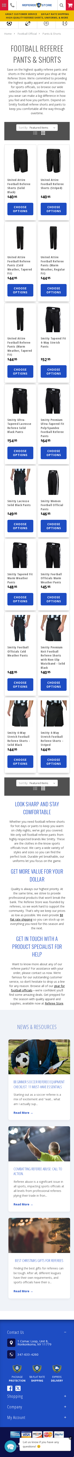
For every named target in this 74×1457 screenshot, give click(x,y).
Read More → (23, 1113)
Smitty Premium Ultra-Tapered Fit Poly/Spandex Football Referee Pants (52, 428)
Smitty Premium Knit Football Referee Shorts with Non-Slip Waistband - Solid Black (53, 657)
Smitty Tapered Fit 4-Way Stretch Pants (53, 342)
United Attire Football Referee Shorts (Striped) (52, 184)
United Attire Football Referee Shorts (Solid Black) (18, 186)
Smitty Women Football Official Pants (52, 505)
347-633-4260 (27, 1354)
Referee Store (54, 1003)
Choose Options (20, 209)
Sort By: (23, 127)
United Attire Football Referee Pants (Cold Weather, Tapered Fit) (19, 265)
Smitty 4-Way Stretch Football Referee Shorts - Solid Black (18, 738)
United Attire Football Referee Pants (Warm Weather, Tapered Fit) (19, 346)
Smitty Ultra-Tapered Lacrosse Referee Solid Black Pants (19, 426)
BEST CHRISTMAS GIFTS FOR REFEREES (39, 1260)
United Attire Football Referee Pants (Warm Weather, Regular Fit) (53, 265)
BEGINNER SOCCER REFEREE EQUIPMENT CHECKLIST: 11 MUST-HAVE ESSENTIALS (39, 1084)
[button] (37, 1332)
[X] (18, 1388)
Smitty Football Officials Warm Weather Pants (51, 578)
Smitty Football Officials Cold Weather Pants (18, 651)
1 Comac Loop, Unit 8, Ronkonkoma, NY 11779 (34, 1342)
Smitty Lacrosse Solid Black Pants (19, 503)
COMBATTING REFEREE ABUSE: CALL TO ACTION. (38, 1171)
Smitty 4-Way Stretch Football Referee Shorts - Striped (52, 738)
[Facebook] (9, 1388)
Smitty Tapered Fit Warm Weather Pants (20, 578)
